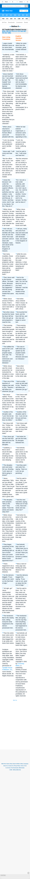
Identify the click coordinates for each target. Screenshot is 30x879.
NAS (21, 31)
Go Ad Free (3, 875)
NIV (3, 33)
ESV (10, 31)
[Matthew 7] (2, 395)
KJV (16, 31)
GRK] (9, 33)
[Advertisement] (17, 736)
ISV (19, 31)
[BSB (3, 31)
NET (25, 31)
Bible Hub (15, 700)
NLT (6, 33)
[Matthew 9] (28, 395)
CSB (7, 31)
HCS (13, 31)
